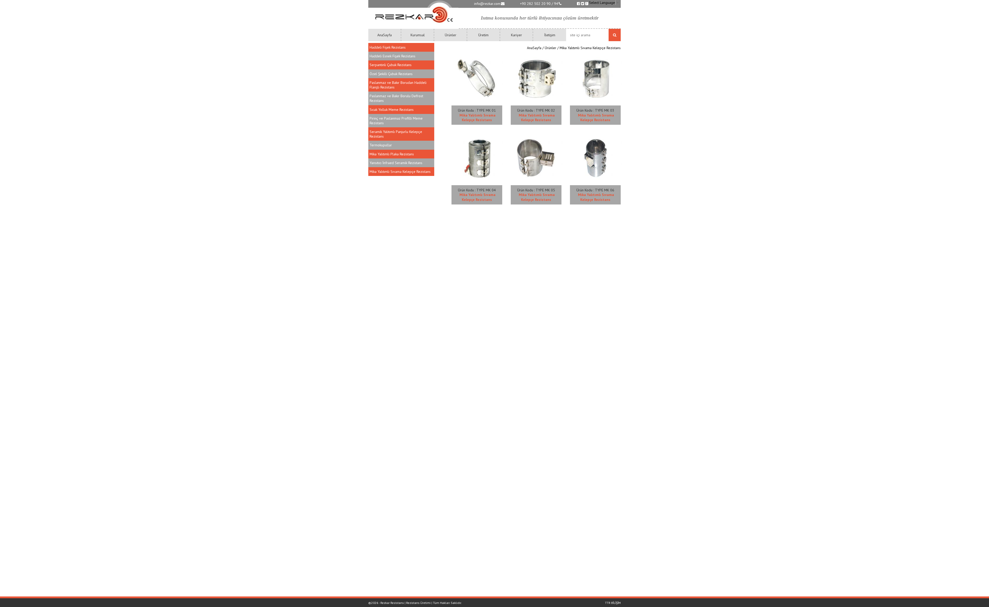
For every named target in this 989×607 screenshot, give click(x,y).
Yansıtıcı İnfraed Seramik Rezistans (396, 162)
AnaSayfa (384, 35)
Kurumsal (418, 35)
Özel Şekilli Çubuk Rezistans (391, 74)
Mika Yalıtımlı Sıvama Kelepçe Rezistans (400, 171)
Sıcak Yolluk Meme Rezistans (392, 109)
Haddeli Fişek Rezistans (388, 47)
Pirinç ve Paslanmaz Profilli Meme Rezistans (396, 120)
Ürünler (450, 35)
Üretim (483, 35)
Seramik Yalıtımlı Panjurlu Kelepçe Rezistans (396, 134)
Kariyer (516, 35)
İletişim (549, 35)
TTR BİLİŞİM (613, 603)
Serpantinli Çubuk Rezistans (391, 65)
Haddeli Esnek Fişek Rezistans (392, 56)
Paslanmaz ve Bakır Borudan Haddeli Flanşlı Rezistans (398, 85)
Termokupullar (381, 145)
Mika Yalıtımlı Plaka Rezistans (392, 154)
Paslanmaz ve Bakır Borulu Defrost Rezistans (396, 98)
